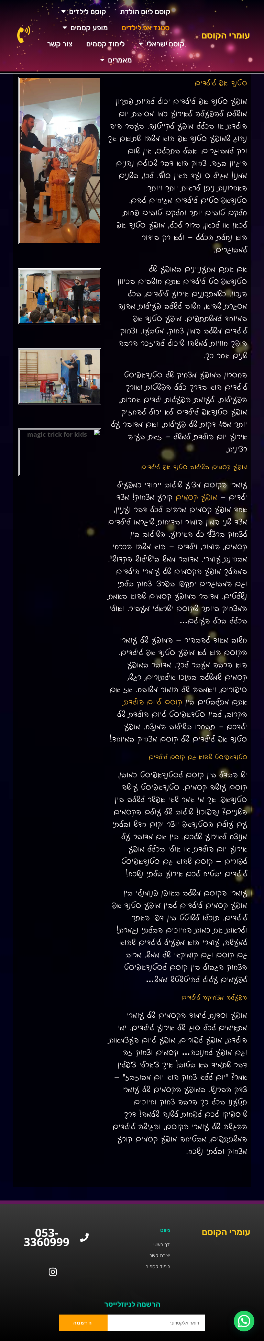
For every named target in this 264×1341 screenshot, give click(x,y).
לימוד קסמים (105, 44)
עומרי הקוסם (225, 35)
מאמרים (120, 60)
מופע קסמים (89, 27)
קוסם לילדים (87, 11)
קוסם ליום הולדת (145, 11)
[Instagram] (52, 1271)
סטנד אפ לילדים (145, 27)
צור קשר (60, 44)
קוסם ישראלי (165, 44)
